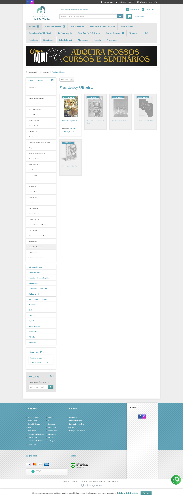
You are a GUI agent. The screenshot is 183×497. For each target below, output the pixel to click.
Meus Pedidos (134, 9)
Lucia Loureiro (33, 197)
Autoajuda (51, 441)
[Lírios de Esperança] (70, 115)
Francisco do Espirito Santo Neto (39, 142)
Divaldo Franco (33, 137)
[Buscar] (120, 16)
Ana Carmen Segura (35, 109)
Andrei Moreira (33, 115)
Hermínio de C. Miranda (36, 441)
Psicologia (51, 424)
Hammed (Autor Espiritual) (37, 153)
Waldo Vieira (33, 241)
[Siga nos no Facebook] (28, 2)
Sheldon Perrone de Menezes (38, 225)
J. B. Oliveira (33, 175)
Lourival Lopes (33, 192)
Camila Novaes (33, 131)
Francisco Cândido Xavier (36, 434)
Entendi (146, 493)
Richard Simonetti (34, 214)
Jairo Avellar (33, 170)
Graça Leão (32, 148)
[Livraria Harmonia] (41, 12)
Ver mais (72, 124)
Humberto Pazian (34, 159)
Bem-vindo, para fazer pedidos (73, 9)
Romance (51, 417)
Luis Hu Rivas (33, 208)
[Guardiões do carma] (120, 111)
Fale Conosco (108, 2)
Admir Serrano (33, 420)
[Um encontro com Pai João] (95, 111)
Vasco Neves (33, 230)
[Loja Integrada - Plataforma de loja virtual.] (91, 485)
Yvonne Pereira (33, 252)
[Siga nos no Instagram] (32, 2)
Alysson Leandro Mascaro (37, 98)
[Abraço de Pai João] (70, 157)
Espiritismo (52, 427)
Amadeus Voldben (34, 104)
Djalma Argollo (33, 437)
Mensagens (52, 434)
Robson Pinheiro (34, 219)
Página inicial (33, 72)
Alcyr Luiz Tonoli (34, 93)
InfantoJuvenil (52, 431)
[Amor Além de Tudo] (145, 111)
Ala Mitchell (32, 87)
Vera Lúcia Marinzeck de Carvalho (40, 236)
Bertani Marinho (34, 126)
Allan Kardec (32, 431)
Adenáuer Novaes (33, 417)
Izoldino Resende (34, 164)
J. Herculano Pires (34, 181)
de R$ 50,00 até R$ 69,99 (39, 362)
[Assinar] (50, 387)
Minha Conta (149, 9)
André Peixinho (34, 120)
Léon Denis (32, 186)
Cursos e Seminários (75, 420)
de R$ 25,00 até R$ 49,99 (39, 358)
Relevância (64, 79)
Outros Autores (44, 72)
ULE (49, 420)
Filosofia (51, 437)
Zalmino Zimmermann (36, 258)
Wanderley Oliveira (35, 247)
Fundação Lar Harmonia (77, 431)
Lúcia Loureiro (33, 203)
